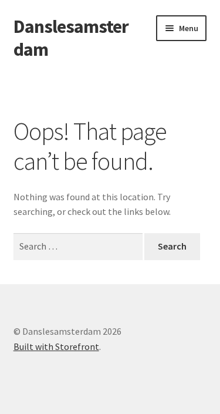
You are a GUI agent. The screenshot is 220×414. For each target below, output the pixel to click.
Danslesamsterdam (70, 38)
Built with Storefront (56, 346)
